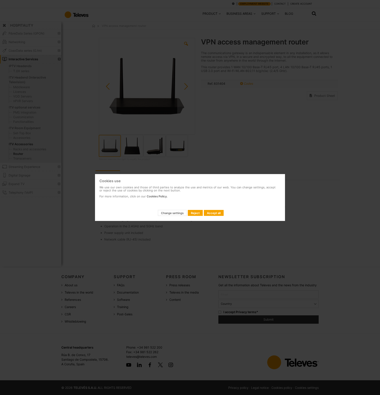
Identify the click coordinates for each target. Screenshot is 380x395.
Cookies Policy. (157, 196)
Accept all (214, 213)
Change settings (172, 213)
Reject (195, 213)
